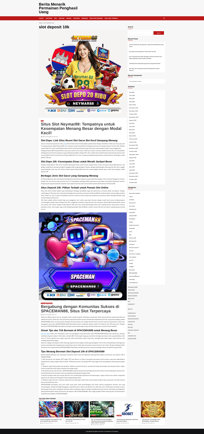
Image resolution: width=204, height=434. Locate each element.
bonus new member (133, 292)
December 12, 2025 (51, 136)
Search (130, 27)
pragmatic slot (132, 335)
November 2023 (133, 176)
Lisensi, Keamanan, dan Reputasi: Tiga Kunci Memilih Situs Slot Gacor (146, 45)
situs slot (130, 327)
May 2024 (132, 167)
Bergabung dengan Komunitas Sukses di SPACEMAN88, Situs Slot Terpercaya (80, 308)
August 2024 (132, 157)
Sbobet (68, 18)
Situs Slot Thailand (111, 18)
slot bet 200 (132, 238)
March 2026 (132, 104)
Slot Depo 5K (132, 241)
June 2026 (132, 95)
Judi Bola (49, 18)
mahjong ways (132, 313)
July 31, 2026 (48, 423)
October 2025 (133, 114)
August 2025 (132, 120)
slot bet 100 (131, 290)
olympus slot (131, 321)
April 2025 (132, 132)
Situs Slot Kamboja (96, 18)
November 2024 (133, 148)
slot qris (43, 303)
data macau (131, 298)
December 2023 (133, 173)
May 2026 (132, 98)
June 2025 (132, 126)
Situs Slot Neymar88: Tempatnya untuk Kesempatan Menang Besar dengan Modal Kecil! (81, 128)
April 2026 (132, 101)
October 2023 (133, 179)
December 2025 (133, 107)
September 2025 (133, 117)
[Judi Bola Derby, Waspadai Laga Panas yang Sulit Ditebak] (127, 409)
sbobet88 (132, 228)
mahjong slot (132, 209)
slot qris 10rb (45, 333)
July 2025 (131, 123)
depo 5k (130, 309)
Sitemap (61, 18)
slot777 (131, 260)
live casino (132, 206)
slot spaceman (132, 315)
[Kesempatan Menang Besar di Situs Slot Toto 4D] (76, 409)
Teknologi (132, 279)
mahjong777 (131, 304)
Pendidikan (132, 218)
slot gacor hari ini (134, 247)
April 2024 (132, 170)
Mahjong (85, 18)
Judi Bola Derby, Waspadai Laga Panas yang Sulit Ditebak (144, 63)
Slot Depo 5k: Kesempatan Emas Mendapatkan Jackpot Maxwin (144, 69)
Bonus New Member (134, 193)
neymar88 (132, 212)
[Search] (164, 18)
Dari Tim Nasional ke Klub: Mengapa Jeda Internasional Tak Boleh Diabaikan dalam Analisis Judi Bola (145, 57)
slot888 (131, 266)
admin (43, 136)
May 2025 (132, 129)
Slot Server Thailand (134, 254)
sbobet (131, 222)
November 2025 (133, 111)
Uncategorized (133, 282)
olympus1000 (133, 215)
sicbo (130, 231)
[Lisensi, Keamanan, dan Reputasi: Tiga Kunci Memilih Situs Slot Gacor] (51, 409)
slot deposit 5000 (132, 287)
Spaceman (132, 269)
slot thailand (132, 257)
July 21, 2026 (99, 424)
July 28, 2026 (73, 423)
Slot (55, 18)
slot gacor (132, 244)
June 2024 (132, 163)
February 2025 (133, 139)
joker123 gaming (132, 295)
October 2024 (133, 151)
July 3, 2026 (150, 423)
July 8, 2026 (124, 423)
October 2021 (133, 182)
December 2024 (133, 145)
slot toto (130, 324)
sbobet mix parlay (134, 225)
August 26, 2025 (50, 314)
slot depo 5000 (132, 338)
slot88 (131, 263)
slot (64, 144)
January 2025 (133, 142)
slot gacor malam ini (133, 330)
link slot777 (132, 202)
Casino (41, 18)
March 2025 (132, 135)
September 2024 (133, 154)
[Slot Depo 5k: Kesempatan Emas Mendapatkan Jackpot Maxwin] (153, 409)
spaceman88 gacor (134, 276)
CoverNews (107, 431)
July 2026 (131, 92)
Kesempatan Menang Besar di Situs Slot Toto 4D (142, 51)
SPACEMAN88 (49, 303)
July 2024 (131, 160)
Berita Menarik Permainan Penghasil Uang (58, 8)
